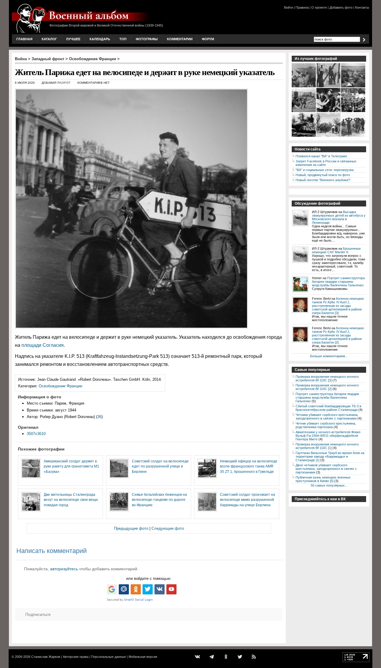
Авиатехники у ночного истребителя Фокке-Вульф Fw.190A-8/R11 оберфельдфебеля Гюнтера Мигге (328, 435)
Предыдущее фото (131, 528)
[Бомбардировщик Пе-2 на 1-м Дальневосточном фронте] (304, 86)
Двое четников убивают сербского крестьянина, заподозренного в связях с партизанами (326, 468)
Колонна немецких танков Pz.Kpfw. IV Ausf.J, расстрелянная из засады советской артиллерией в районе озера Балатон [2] (338, 335)
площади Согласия (42, 345)
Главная (24, 39)
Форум (208, 39)
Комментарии (180, 39)
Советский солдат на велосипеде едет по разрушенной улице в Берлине (160, 466)
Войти (288, 7)
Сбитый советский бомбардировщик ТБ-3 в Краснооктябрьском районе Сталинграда (328, 407)
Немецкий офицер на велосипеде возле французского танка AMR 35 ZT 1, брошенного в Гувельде (248, 466)
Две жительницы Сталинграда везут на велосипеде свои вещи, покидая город (71, 500)
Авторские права (75, 656)
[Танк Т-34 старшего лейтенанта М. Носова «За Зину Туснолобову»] (304, 136)
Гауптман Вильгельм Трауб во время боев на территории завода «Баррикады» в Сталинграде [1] (330, 456)
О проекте (319, 7)
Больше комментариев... (329, 356)
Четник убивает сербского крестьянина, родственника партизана (326, 425)
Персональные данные (108, 656)
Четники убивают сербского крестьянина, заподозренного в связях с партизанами (327, 416)
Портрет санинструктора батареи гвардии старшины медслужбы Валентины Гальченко (338, 281)
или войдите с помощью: (148, 578)
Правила (302, 7)
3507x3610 (36, 433)
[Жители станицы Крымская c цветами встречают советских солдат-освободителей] (328, 136)
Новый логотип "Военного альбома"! (323, 180)
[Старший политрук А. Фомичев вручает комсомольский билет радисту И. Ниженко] (353, 86)
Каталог (49, 39)
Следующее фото (168, 528)
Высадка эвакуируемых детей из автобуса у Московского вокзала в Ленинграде (339, 217)
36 (99, 416)
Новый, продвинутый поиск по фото (323, 175)
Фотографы (147, 39)
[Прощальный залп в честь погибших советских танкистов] (353, 111)
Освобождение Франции (92, 59)
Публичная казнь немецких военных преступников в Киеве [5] (323, 479)
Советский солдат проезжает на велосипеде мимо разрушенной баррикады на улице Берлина (247, 500)
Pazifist (64, 82)
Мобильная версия (143, 656)
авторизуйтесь (64, 568)
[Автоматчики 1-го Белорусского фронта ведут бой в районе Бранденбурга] (304, 111)
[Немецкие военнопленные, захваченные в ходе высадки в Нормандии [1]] (353, 136)
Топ (123, 39)
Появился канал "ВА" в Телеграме (321, 156)
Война (21, 59)
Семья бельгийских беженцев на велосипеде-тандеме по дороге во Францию (159, 500)
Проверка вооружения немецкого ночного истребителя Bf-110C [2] (327, 387)
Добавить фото (341, 7)
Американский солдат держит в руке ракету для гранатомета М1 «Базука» (71, 466)
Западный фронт (48, 59)
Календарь (100, 39)
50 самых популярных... (329, 485)
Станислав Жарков (45, 656)
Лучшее (73, 39)
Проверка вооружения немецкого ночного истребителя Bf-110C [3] (327, 378)
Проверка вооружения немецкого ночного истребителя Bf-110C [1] (327, 446)
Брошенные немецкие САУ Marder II (336, 250)
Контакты (362, 7)
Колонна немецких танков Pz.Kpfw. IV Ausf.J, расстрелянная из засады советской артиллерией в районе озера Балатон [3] (338, 306)
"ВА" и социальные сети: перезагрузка (325, 170)
